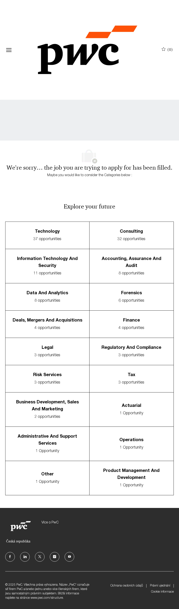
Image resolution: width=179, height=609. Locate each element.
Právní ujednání (160, 585)
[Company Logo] (87, 50)
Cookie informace (162, 592)
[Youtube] (69, 557)
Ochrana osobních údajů (126, 585)
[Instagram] (54, 557)
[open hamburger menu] (9, 50)
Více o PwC (50, 523)
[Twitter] (40, 557)
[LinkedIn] (25, 557)
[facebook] (10, 557)
